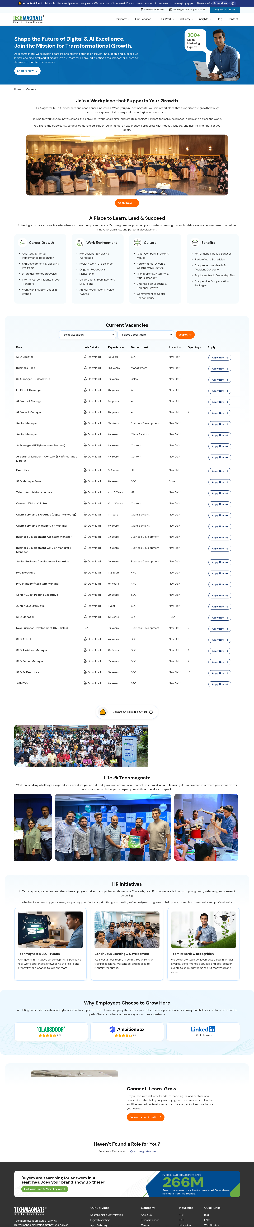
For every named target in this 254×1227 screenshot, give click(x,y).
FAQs (207, 1220)
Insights (203, 19)
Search (183, 334)
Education (185, 1225)
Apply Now (125, 203)
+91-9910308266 (154, 9)
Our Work (165, 19)
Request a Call (223, 9)
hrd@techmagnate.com (141, 1151)
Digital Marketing (100, 1220)
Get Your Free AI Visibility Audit (44, 1189)
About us (146, 1215)
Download (94, 357)
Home (17, 89)
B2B (181, 1220)
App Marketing (98, 1225)
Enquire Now (25, 71)
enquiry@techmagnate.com (189, 9)
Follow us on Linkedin (143, 1117)
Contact (233, 19)
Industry (185, 19)
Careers (145, 1225)
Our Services (143, 19)
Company (121, 19)
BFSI (181, 1215)
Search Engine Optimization (106, 1215)
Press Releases (150, 1220)
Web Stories (211, 1225)
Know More (220, 3)
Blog (219, 19)
